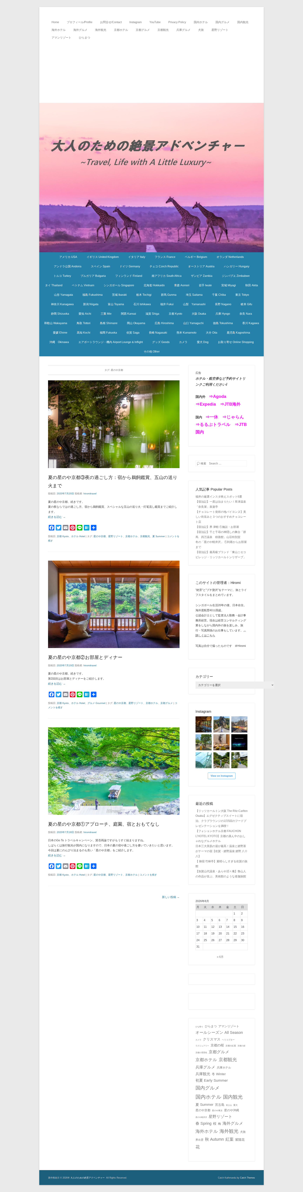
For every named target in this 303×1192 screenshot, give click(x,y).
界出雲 (199, 1139)
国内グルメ (223, 22)
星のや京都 (99, 536)
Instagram (135, 22)
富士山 (229, 1105)
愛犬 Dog (202, 342)
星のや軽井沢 (201, 1117)
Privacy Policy (177, 22)
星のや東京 (217, 1110)
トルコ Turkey (62, 275)
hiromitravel (89, 493)
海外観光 (100, 29)
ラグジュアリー (202, 1046)
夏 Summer (158, 536)
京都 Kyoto (175, 313)
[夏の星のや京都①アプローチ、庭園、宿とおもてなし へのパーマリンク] (114, 771)
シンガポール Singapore (119, 285)
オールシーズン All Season (219, 1032)
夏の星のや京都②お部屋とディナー (85, 657)
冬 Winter (219, 1074)
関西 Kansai (128, 313)
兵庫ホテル (224, 1067)
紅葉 (229, 1139)
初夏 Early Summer (212, 1080)
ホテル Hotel (78, 536)
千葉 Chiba (219, 294)
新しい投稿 (171, 897)
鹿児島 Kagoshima (238, 332)
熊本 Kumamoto (186, 332)
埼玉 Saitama (194, 294)
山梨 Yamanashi (194, 304)
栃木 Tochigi (144, 294)
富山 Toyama (116, 304)
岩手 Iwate (205, 285)
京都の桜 (217, 1045)
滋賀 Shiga (152, 313)
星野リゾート (219, 29)
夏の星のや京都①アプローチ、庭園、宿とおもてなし (104, 824)
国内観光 (242, 22)
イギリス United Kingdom (103, 256)
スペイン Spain (100, 266)
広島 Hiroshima (164, 323)
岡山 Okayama (136, 323)
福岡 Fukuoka (108, 332)
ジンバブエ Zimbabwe (236, 275)
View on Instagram (222, 775)
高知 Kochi (83, 332)
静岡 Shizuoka (60, 313)
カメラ (183, 342)
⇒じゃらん (233, 417)
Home (55, 22)
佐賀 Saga (132, 332)
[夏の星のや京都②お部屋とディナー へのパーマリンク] (114, 604)
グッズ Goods (161, 342)
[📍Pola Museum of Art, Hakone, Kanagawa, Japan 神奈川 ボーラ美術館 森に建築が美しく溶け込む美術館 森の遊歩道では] (204, 760)
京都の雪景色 (201, 1052)
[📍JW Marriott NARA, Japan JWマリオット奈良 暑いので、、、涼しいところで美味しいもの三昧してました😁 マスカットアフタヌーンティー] (221, 742)
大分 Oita (211, 332)
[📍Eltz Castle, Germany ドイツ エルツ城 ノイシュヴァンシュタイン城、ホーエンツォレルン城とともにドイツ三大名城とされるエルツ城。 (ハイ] (221, 724)
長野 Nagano (223, 304)
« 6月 (220, 956)
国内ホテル (201, 22)
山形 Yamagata (63, 294)
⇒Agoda (217, 396)
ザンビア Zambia (201, 275)
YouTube (155, 22)
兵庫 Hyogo (223, 313)
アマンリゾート (61, 37)
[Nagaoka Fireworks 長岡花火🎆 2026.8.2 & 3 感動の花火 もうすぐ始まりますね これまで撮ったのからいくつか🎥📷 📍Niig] (239, 742)
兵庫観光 (203, 1074)
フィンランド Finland (128, 275)
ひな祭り (199, 1027)
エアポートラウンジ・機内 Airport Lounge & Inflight (110, 342)
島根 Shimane (108, 323)
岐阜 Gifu (246, 304)
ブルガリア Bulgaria (93, 275)
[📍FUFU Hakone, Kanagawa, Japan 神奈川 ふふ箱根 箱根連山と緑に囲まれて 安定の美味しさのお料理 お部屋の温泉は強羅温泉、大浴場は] (239, 760)
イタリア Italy (136, 256)
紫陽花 (240, 1139)
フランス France (165, 256)
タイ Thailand (53, 285)
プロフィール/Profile (79, 22)
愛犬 (235, 1105)
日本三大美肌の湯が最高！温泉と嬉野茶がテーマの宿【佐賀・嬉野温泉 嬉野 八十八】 (221, 851)
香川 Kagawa (250, 323)
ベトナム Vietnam (83, 285)
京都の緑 (241, 1046)
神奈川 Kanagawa (62, 304)
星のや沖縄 (231, 1110)
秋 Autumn (214, 1139)
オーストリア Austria (201, 266)
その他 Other (152, 351)
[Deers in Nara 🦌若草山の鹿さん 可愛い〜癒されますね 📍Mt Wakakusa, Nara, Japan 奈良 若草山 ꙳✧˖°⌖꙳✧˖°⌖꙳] (204, 742)
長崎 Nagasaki (158, 332)
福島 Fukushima (92, 294)
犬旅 (201, 29)
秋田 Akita (251, 285)
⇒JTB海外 (230, 404)
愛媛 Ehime (60, 332)
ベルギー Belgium (196, 256)
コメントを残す (148, 874)
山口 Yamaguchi (193, 323)
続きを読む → (57, 516)
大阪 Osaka (199, 313)
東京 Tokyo (242, 294)
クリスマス (211, 1039)
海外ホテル (59, 29)
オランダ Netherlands (230, 256)
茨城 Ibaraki (119, 294)
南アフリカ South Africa (166, 275)
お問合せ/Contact (111, 22)
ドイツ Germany (130, 266)
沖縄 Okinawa (59, 342)
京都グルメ (143, 29)
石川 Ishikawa (142, 304)
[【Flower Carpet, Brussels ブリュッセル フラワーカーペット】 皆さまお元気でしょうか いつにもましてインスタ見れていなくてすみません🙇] (239, 724)
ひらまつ (84, 37)
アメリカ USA (68, 256)
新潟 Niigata (90, 304)
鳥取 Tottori (83, 323)
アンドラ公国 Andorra (67, 266)
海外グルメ (80, 29)
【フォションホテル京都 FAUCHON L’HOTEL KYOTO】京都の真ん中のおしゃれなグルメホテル (220, 836)
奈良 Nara (246, 313)
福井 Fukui (167, 304)
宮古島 (219, 1105)
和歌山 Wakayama (55, 323)
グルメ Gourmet (96, 703)
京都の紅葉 (230, 1045)
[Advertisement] (151, 67)
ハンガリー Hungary (236, 266)
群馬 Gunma (168, 294)
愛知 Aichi (85, 313)
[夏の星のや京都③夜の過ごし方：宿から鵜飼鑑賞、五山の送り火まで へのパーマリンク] (114, 424)
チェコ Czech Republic (164, 266)
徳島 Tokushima (223, 323)
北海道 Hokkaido (154, 285)
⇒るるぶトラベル (213, 424)
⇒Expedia (206, 404)
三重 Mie (106, 313)
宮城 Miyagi (228, 285)
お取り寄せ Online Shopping (236, 342)
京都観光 (163, 29)
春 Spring (203, 1123)
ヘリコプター (228, 1040)
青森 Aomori (181, 285)
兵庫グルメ (183, 29)
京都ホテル (121, 29)
